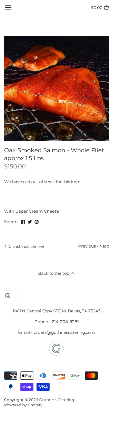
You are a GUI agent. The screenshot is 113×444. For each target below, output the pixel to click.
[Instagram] (7, 295)
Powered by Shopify (23, 405)
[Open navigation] (8, 7)
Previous (87, 246)
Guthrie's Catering (56, 400)
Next (104, 246)
